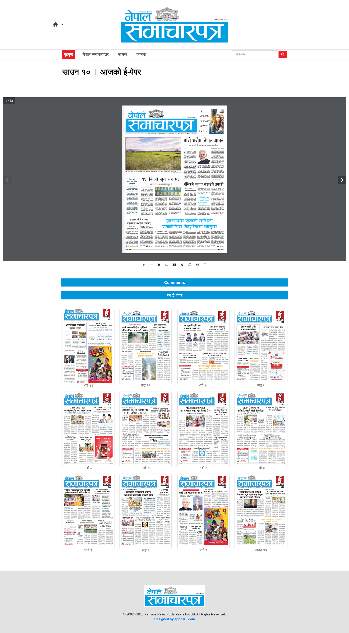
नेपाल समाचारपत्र (96, 54)
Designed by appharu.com (174, 619)
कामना (141, 54)
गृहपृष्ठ (68, 54)
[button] (58, 24)
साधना (122, 54)
